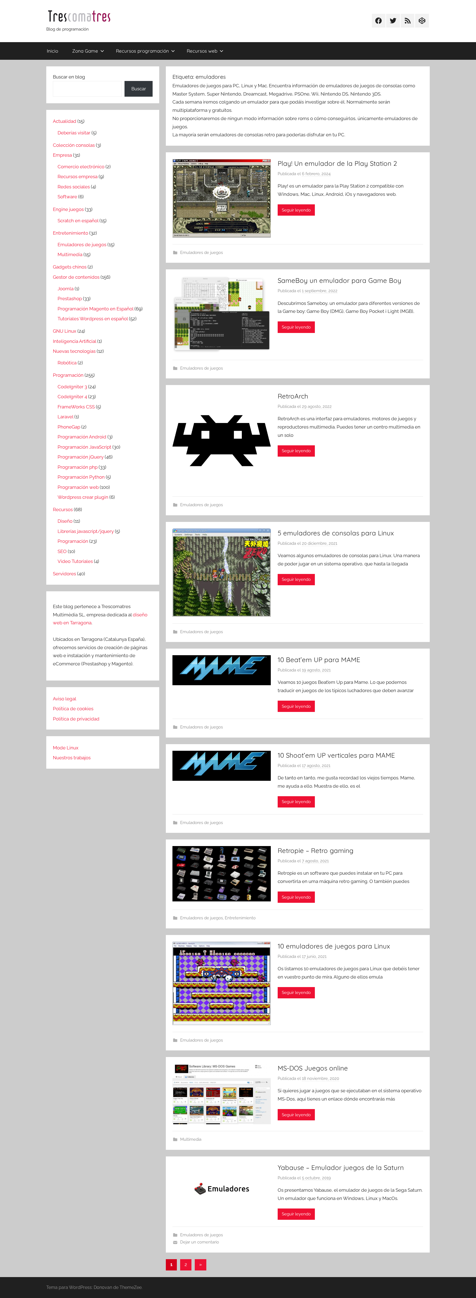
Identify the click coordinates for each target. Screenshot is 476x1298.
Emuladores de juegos (201, 252)
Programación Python (81, 477)
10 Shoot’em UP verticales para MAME (336, 755)
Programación (68, 375)
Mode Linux (66, 747)
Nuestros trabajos (72, 757)
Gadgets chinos (69, 267)
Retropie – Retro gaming (315, 850)
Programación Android (82, 437)
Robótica (67, 362)
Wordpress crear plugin (83, 497)
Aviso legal (64, 698)
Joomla (66, 288)
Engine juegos (68, 209)
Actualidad (64, 121)
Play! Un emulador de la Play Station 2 (337, 163)
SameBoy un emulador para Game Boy (339, 280)
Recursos (63, 509)
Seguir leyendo (296, 210)
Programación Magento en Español (95, 308)
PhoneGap (69, 427)
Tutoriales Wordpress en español (93, 318)
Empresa (62, 155)
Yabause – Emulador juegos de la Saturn (341, 1167)
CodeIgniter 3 (72, 386)
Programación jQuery (81, 457)
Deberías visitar (74, 133)
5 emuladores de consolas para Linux (336, 533)
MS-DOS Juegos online (313, 1068)
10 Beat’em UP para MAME (319, 659)
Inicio (52, 51)
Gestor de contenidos (76, 277)
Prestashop (70, 298)
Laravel (65, 416)
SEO (62, 551)
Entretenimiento (240, 917)
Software (67, 196)
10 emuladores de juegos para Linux (334, 946)
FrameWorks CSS (76, 407)
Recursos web (202, 51)
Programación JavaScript (84, 447)
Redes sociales (74, 186)
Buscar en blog (69, 77)
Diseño (65, 521)
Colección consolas (74, 145)
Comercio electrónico (81, 166)
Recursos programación (142, 51)
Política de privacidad (76, 719)
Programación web (78, 487)
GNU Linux (64, 331)
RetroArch (293, 396)
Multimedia (190, 1139)
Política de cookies (73, 708)
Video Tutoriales (75, 561)
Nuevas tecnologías (74, 351)
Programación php (78, 467)
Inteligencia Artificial (74, 341)
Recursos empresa (78, 176)
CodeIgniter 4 (72, 396)
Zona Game (85, 51)
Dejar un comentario (199, 1242)
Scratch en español (78, 220)
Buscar (138, 88)
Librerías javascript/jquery (86, 531)
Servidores (64, 573)
